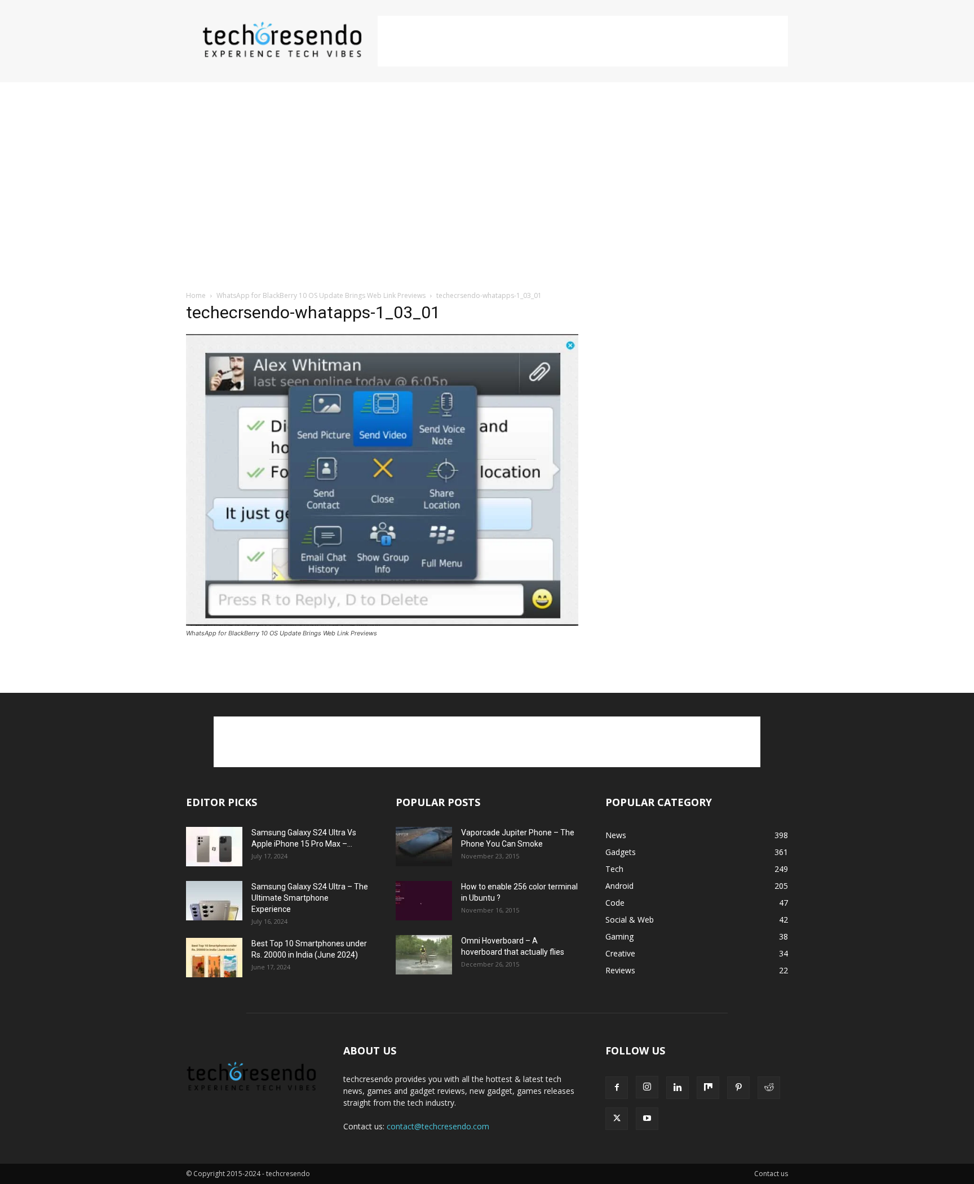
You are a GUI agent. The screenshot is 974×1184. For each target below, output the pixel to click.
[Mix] (708, 1087)
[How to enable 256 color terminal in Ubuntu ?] (424, 900)
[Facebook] (616, 1087)
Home (196, 295)
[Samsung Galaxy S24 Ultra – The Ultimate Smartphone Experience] (214, 900)
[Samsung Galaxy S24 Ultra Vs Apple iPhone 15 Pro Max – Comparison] (214, 846)
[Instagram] (647, 1087)
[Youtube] (647, 1118)
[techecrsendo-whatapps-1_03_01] (382, 622)
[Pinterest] (738, 1087)
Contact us (771, 1173)
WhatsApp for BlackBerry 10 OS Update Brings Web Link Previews (321, 295)
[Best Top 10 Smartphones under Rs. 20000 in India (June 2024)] (214, 957)
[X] (616, 1118)
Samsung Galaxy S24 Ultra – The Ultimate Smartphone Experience (309, 898)
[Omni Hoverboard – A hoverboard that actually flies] (424, 954)
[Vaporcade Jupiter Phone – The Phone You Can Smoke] (424, 846)
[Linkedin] (677, 1087)
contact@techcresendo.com (438, 1126)
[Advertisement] (583, 41)
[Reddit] (769, 1087)
